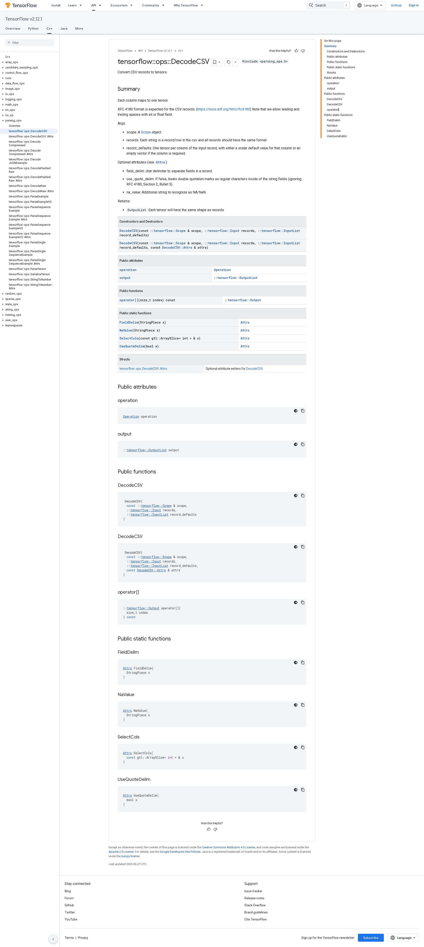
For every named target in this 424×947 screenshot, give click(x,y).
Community (150, 5)
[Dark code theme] (295, 410)
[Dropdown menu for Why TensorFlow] (203, 5)
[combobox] (329, 5)
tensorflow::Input (223, 231)
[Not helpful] (303, 50)
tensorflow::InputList (280, 231)
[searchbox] (29, 42)
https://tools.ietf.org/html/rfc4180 (223, 109)
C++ (49, 28)
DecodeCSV (128, 231)
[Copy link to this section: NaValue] (138, 695)
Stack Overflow (255, 905)
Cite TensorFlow (255, 919)
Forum (69, 898)
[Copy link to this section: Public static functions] (175, 639)
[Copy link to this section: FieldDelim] (143, 652)
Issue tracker (253, 891)
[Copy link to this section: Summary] (144, 89)
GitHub (396, 5)
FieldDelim (128, 322)
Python (33, 28)
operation (127, 270)
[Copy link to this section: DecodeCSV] (147, 485)
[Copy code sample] (302, 410)
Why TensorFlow (186, 5)
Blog (68, 891)
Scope (146, 132)
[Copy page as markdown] (229, 62)
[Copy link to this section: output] (135, 434)
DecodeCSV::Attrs (177, 247)
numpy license (130, 856)
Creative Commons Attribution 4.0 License (228, 847)
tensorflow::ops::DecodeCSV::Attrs (143, 368)
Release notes (254, 898)
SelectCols (128, 338)
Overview (12, 28)
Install (55, 5)
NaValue (125, 330)
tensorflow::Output (244, 300)
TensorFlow (125, 50)
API (93, 5)
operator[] (128, 300)
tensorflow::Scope (170, 231)
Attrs (160, 162)
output (125, 278)
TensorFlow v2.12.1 (23, 19)
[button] (29, 62)
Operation (222, 270)
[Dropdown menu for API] (101, 5)
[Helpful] (296, 50)
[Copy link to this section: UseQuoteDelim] (154, 779)
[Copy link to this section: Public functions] (160, 472)
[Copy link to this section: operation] (142, 400)
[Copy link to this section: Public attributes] (161, 387)
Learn (72, 5)
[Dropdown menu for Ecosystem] (132, 5)
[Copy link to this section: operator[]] (143, 592)
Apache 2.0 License (121, 851)
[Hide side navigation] (53, 939)
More (79, 28)
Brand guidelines (256, 912)
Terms (69, 937)
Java (63, 28)
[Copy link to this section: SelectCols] (144, 737)
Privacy (83, 937)
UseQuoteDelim (131, 346)
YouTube (71, 919)
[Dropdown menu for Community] (164, 5)
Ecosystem (119, 5)
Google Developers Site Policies (180, 851)
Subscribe (371, 938)
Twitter (70, 912)
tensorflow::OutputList (237, 278)
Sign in (414, 5)
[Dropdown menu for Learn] (82, 5)
